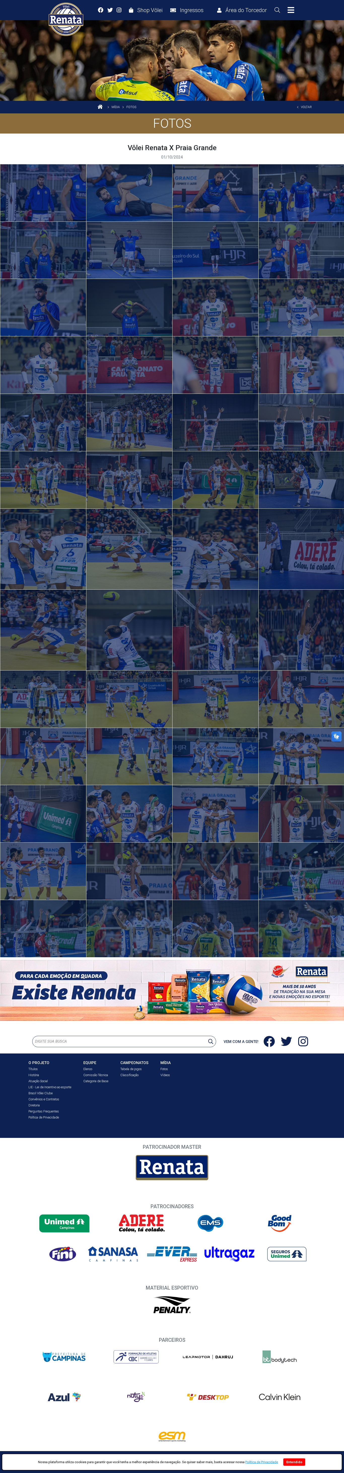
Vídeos (165, 1075)
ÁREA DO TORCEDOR (46, 1127)
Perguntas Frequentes (43, 1111)
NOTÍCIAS (192, 1062)
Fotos (164, 1069)
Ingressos (222, 1062)
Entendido (294, 1462)
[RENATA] (172, 1167)
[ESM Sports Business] (172, 1437)
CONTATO (282, 1063)
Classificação (129, 1075)
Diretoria (34, 1105)
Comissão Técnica (95, 1075)
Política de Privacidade (43, 1117)
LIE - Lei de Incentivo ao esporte (49, 1087)
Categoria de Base (95, 1081)
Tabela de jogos (131, 1069)
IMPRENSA (252, 1063)
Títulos (33, 1069)
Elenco (87, 1069)
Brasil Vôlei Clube (40, 1093)
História (33, 1075)
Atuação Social (38, 1081)
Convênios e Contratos (43, 1099)
